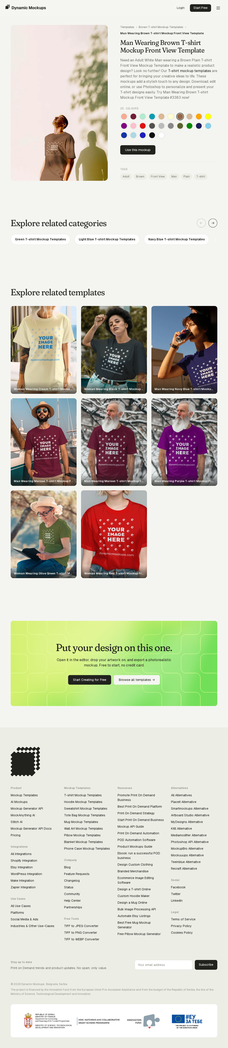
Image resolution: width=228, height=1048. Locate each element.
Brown (140, 176)
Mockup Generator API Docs (31, 829)
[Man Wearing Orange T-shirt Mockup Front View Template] (199, 116)
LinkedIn (177, 901)
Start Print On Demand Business (141, 820)
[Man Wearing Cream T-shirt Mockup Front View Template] (171, 116)
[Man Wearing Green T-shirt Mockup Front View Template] (189, 126)
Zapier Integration (23, 887)
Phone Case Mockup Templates (87, 849)
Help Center (72, 901)
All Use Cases (21, 906)
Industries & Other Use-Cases (32, 926)
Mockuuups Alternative (187, 855)
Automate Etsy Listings (134, 916)
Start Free (200, 8)
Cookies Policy (182, 933)
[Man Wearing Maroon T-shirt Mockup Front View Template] (133, 116)
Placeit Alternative (183, 802)
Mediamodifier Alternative (189, 835)
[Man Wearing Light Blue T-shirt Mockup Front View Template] (133, 135)
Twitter (176, 894)
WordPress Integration (26, 874)
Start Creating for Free (89, 680)
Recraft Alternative (184, 869)
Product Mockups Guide (135, 847)
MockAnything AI (23, 815)
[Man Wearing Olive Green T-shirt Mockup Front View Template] (180, 126)
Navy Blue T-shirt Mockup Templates (176, 239)
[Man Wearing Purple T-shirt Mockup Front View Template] (124, 126)
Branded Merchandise (133, 871)
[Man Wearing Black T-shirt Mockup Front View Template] (152, 135)
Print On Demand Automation (138, 833)
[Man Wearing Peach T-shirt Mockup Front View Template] (124, 116)
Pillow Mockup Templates (82, 835)
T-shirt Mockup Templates (83, 795)
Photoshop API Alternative (190, 842)
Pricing (15, 835)
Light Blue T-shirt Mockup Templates (107, 239)
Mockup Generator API (27, 809)
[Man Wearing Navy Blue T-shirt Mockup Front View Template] (199, 126)
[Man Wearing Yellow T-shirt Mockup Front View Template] (208, 116)
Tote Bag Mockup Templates (84, 815)
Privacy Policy (181, 926)
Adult (126, 176)
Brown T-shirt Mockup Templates (161, 27)
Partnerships (73, 907)
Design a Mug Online (132, 903)
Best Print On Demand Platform (140, 807)
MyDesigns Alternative (187, 822)
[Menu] (218, 8)
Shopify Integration (24, 861)
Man (174, 176)
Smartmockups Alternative (189, 809)
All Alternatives (181, 795)
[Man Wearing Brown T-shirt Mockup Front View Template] (180, 116)
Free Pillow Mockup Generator (139, 934)
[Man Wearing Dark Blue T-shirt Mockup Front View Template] (124, 135)
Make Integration (22, 881)
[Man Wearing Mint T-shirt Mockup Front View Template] (143, 116)
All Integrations (21, 854)
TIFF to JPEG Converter (81, 926)
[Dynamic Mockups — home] (25, 8)
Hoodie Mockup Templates (83, 802)
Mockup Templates (24, 795)
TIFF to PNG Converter (80, 933)
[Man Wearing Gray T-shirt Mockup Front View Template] (171, 126)
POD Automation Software (136, 840)
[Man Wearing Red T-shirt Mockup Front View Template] (143, 126)
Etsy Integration (22, 867)
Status (68, 887)
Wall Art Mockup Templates (83, 829)
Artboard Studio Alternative (190, 815)
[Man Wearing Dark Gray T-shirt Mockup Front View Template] (152, 126)
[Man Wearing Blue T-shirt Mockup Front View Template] (143, 135)
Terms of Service (183, 919)
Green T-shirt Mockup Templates (40, 239)
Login (181, 8)
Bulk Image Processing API (137, 909)
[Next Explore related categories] (212, 223)
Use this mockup (138, 150)
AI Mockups (19, 802)
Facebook (178, 887)
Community (72, 894)
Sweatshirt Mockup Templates (85, 809)
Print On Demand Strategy (136, 813)
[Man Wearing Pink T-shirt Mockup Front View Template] (133, 126)
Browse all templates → (137, 680)
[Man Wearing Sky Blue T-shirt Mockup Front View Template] (208, 126)
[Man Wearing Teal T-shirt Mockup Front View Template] (152, 116)
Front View (158, 176)
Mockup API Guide (131, 827)
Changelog (72, 881)
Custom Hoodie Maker (134, 896)
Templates (127, 27)
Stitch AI (16, 822)
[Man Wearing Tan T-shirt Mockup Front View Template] (161, 116)
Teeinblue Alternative (186, 862)
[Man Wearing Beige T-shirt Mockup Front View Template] (189, 116)
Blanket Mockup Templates (83, 842)
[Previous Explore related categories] (201, 223)
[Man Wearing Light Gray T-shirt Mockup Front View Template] (161, 126)
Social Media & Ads (24, 919)
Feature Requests (77, 874)
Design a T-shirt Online (134, 889)
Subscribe (206, 965)
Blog (67, 867)
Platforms (17, 913)
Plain (186, 176)
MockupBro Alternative (187, 849)
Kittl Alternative (181, 829)
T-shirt (200, 176)
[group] (114, 239)
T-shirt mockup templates (189, 70)
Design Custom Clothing (135, 865)
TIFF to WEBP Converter (81, 939)
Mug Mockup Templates (81, 822)
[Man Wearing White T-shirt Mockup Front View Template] (161, 135)
